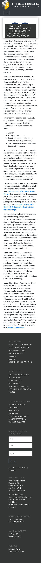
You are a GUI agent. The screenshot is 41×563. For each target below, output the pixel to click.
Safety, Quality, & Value (19, 347)
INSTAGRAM (23, 467)
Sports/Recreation (17, 419)
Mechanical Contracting (20, 389)
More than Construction (20, 345)
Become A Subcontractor (20, 362)
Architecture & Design (19, 375)
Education (13, 407)
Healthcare (14, 410)
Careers (12, 359)
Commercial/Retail (17, 405)
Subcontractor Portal (16, 552)
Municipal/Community (19, 416)
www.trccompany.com (15, 328)
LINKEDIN (12, 470)
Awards (12, 356)
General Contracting (18, 386)
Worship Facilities (17, 422)
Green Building (15, 353)
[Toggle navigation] (6, 13)
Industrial (13, 413)
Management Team (17, 350)
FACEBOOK (13, 467)
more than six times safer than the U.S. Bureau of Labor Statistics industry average (18, 207)
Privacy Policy (13, 500)
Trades (12, 392)
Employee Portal (14, 549)
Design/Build (15, 377)
